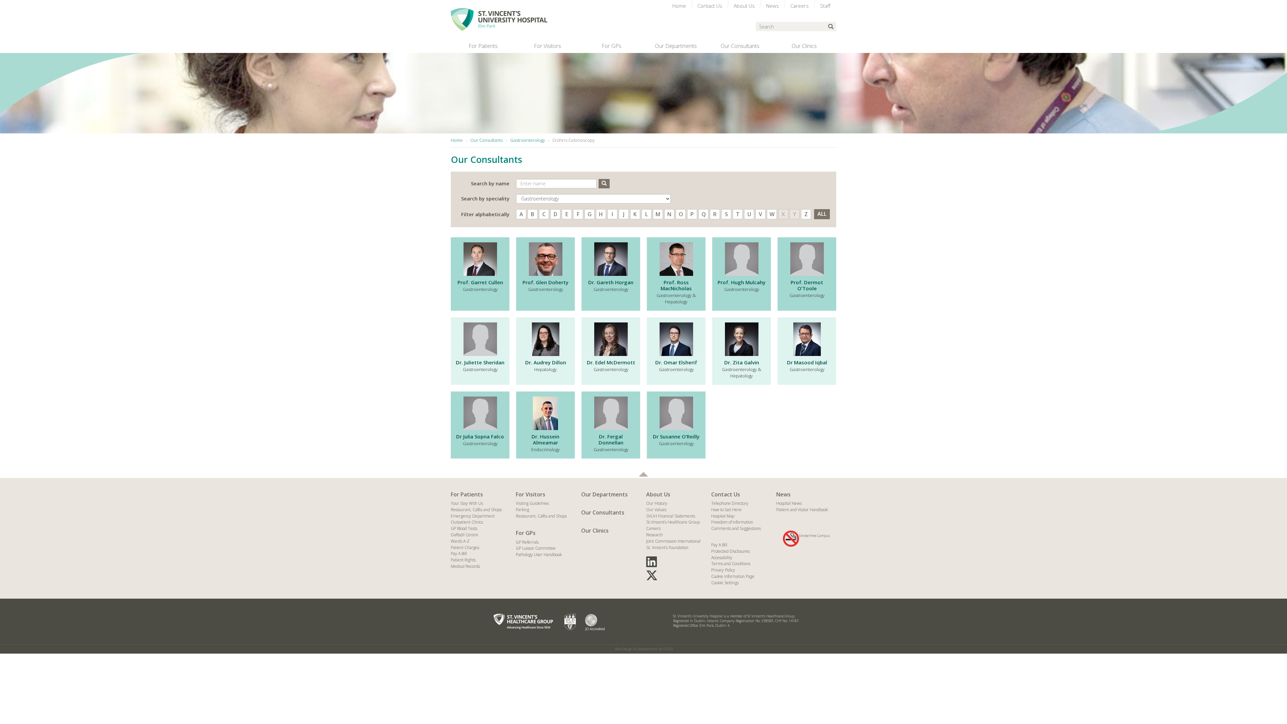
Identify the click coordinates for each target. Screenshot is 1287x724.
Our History (656, 503)
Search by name (490, 183)
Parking (522, 509)
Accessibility (721, 557)
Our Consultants (602, 512)
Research (654, 535)
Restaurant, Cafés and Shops (476, 509)
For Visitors (530, 494)
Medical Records (465, 566)
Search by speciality (485, 198)
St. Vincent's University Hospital (499, 19)
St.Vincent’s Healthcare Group (673, 522)
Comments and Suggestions (736, 528)
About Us (658, 494)
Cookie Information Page (732, 576)
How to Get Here (726, 509)
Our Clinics (595, 530)
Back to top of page (643, 474)
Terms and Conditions (730, 563)
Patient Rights (463, 560)
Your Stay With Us (467, 503)
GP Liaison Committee (536, 548)
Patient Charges (465, 547)
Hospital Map (722, 516)
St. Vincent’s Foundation (667, 547)
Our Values (656, 509)
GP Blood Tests (464, 528)
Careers (653, 528)
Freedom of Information (732, 522)
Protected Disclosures (730, 551)
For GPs (526, 533)
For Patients (467, 494)
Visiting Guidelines (532, 503)
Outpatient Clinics (467, 522)
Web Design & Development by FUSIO (644, 649)
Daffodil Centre (464, 535)
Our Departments (604, 494)
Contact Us (725, 494)
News (783, 494)
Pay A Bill (459, 553)
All (821, 214)
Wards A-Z (460, 541)
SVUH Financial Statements (670, 516)
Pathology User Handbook (539, 554)
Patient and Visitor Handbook (802, 509)
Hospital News (789, 503)
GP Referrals (527, 542)
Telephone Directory (729, 503)
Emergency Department (473, 516)
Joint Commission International (673, 541)
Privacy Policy (723, 570)
